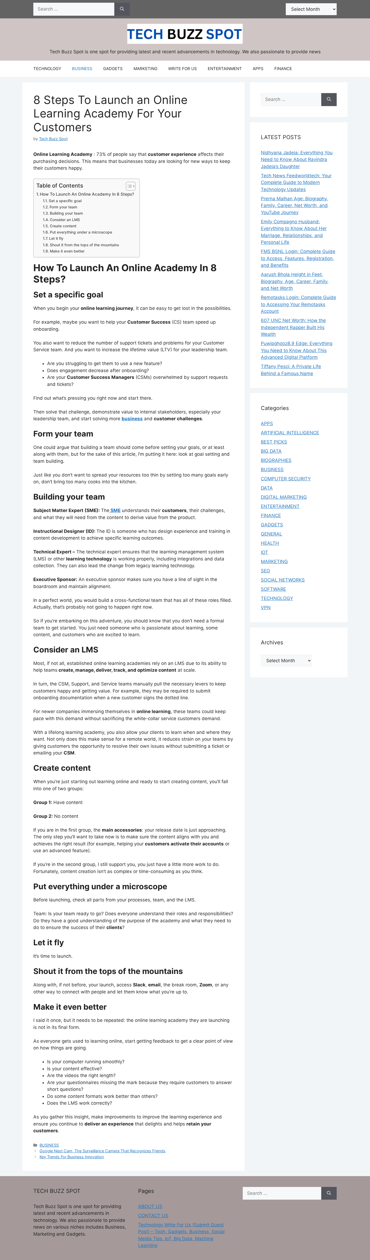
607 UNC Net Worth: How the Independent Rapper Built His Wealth (293, 327)
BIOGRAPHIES (276, 460)
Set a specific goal (65, 201)
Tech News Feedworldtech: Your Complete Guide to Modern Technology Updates (296, 182)
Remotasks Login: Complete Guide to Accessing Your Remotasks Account (298, 304)
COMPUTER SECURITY (286, 478)
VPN (266, 607)
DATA (267, 488)
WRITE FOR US (182, 68)
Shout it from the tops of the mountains (84, 245)
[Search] (122, 9)
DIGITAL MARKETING (284, 497)
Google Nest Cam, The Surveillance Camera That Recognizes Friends (102, 1151)
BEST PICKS (274, 442)
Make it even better (67, 251)
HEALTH (270, 543)
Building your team (66, 213)
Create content (63, 226)
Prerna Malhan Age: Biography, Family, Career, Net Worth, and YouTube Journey (294, 205)
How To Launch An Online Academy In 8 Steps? (87, 194)
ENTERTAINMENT (225, 68)
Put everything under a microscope (81, 232)
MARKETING (145, 68)
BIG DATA (271, 451)
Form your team (63, 207)
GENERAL (271, 534)
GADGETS (113, 68)
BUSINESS (82, 68)
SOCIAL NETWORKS (283, 580)
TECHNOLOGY (47, 68)
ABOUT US (150, 1206)
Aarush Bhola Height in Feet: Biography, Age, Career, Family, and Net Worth (295, 281)
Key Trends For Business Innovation (72, 1156)
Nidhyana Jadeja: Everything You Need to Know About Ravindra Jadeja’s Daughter (297, 159)
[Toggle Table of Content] (128, 186)
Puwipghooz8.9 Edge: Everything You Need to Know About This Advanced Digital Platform (296, 350)
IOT (264, 552)
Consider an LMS (65, 220)
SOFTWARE (273, 589)
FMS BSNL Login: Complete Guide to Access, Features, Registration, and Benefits (298, 258)
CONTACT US (153, 1215)
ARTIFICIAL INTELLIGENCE (290, 432)
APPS (258, 68)
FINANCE (283, 68)
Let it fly (56, 238)
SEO (265, 570)
